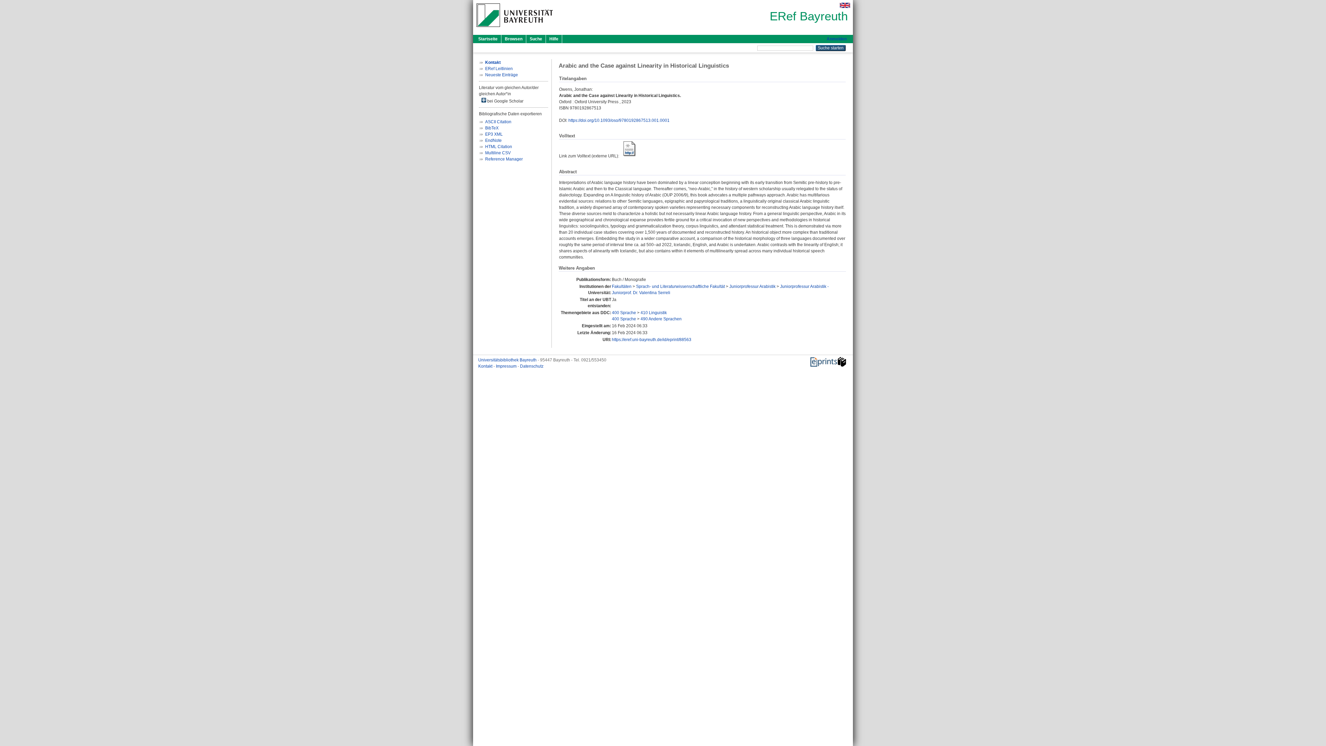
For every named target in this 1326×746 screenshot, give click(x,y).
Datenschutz (532, 366)
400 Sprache (624, 312)
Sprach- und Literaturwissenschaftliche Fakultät (680, 286)
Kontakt (485, 366)
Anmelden (837, 39)
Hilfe (553, 39)
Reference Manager (504, 159)
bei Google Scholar (504, 101)
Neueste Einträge (501, 74)
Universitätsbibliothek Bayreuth (508, 360)
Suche (536, 39)
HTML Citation (498, 146)
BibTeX (492, 128)
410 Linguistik (654, 312)
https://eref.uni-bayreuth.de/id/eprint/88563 (651, 339)
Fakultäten (622, 286)
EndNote (493, 140)
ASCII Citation (498, 121)
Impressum (507, 366)
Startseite (488, 39)
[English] (845, 5)
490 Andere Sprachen (661, 319)
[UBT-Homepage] (514, 29)
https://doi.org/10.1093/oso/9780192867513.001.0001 (619, 120)
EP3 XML (494, 134)
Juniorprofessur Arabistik (752, 286)
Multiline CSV (498, 153)
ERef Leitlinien (499, 68)
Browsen (513, 39)
